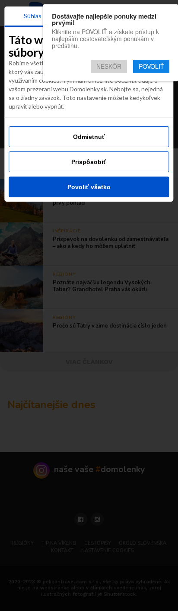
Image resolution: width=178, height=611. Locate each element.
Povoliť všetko (89, 186)
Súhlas (32, 15)
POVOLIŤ (151, 66)
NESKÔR (108, 66)
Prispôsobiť (88, 161)
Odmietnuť (89, 136)
